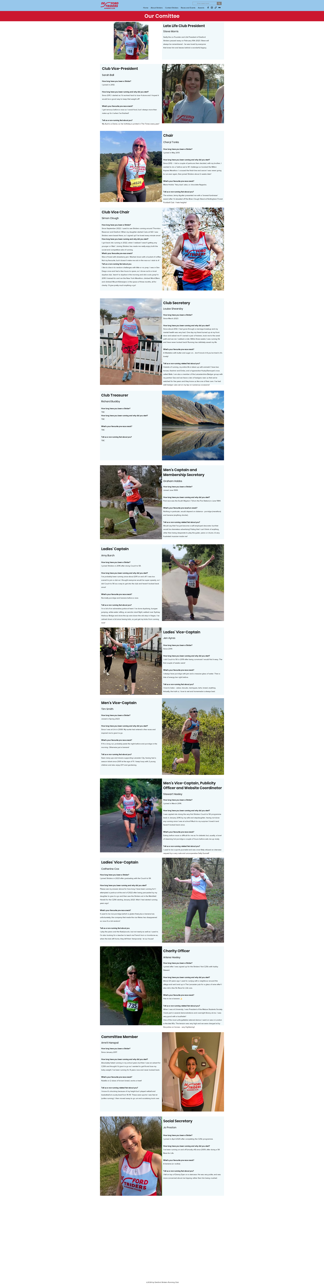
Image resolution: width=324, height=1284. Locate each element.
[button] (156, 8)
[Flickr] (219, 7)
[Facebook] (208, 7)
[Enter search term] (219, 3)
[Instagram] (212, 7)
